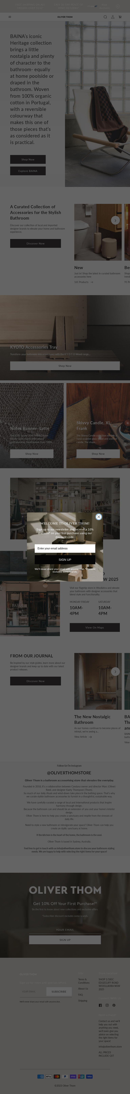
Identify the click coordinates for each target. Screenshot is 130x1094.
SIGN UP (65, 559)
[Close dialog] (99, 517)
